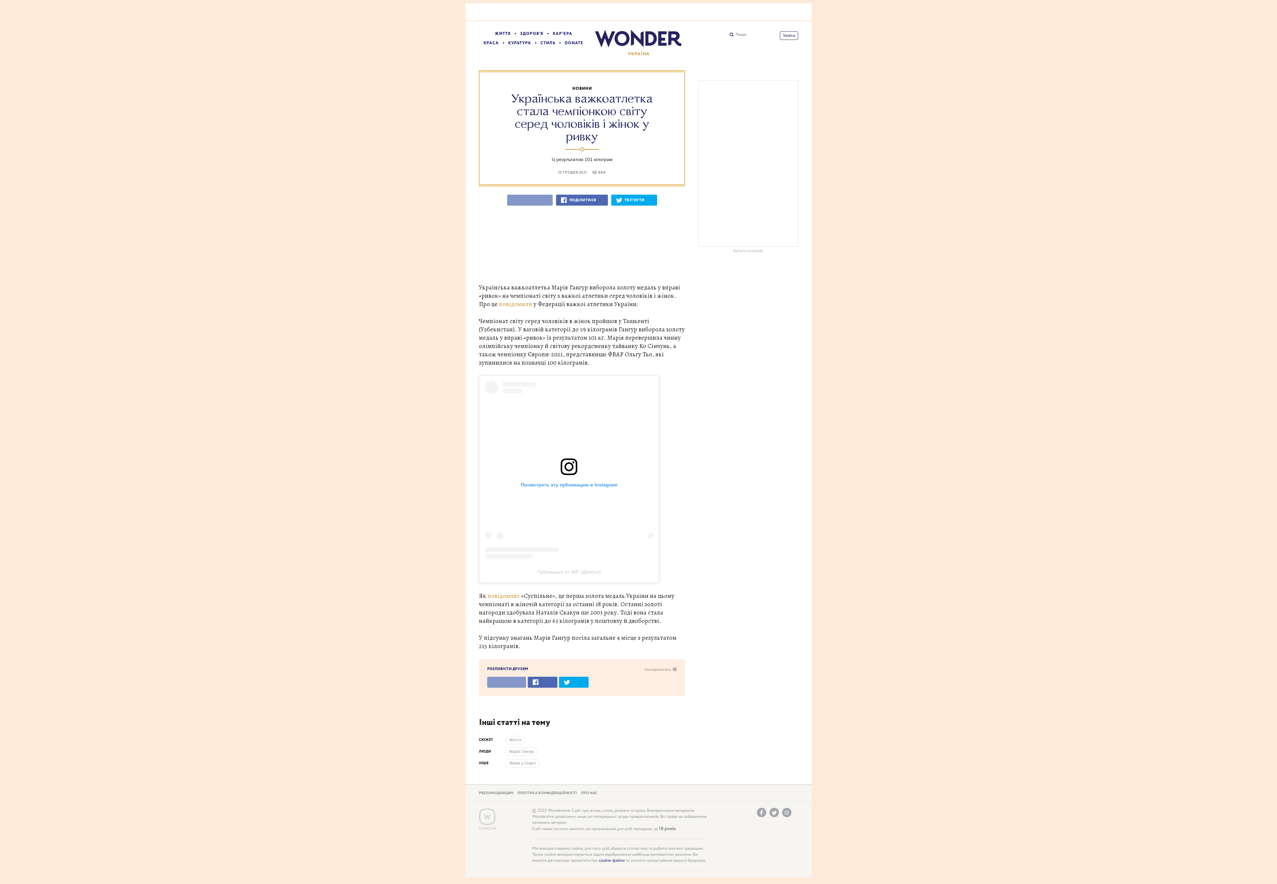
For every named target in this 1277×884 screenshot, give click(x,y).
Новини (582, 88)
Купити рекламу (748, 251)
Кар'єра (562, 34)
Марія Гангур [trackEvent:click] (521, 751)
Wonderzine (487, 816)
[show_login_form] (789, 35)
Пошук (741, 34)
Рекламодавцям (496, 793)
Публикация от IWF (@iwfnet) (569, 572)
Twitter (774, 812)
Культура (519, 43)
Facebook (761, 812)
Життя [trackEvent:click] (515, 740)
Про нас (589, 793)
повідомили (515, 304)
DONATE (574, 43)
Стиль (547, 43)
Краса (491, 43)
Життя (503, 34)
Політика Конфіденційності (547, 793)
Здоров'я (531, 34)
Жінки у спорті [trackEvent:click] (522, 763)
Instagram (786, 812)
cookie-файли (612, 860)
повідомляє (504, 596)
